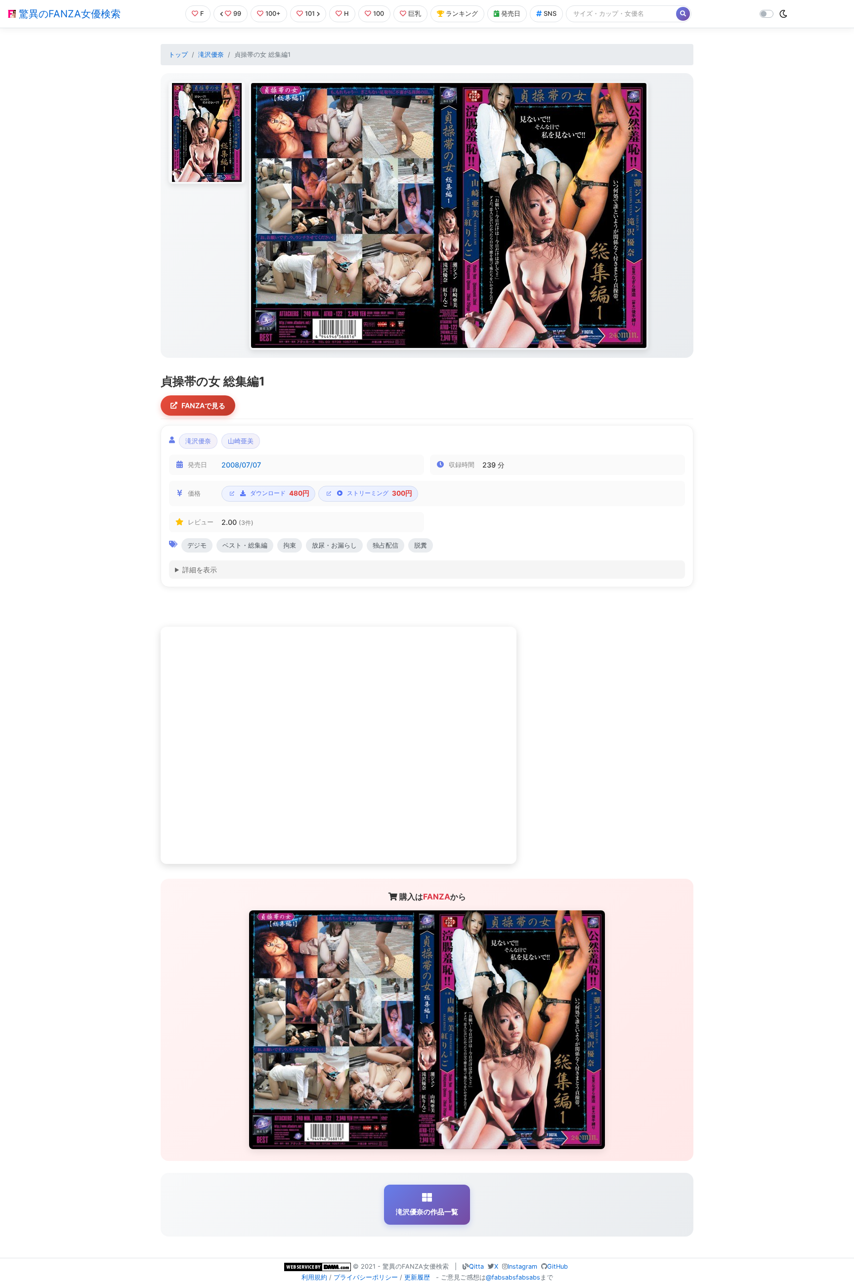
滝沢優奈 (211, 54)
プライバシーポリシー (366, 1277)
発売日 (510, 13)
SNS (550, 13)
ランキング (462, 13)
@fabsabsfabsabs (513, 1277)
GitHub (557, 1266)
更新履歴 (417, 1277)
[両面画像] (448, 215)
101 (310, 13)
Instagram (522, 1266)
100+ (273, 13)
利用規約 (314, 1277)
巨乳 (414, 13)
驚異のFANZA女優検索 (68, 14)
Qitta (476, 1266)
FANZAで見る (203, 405)
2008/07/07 (241, 465)
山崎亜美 (241, 441)
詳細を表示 (199, 569)
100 (378, 13)
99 (237, 13)
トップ (178, 54)
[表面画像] (207, 132)
